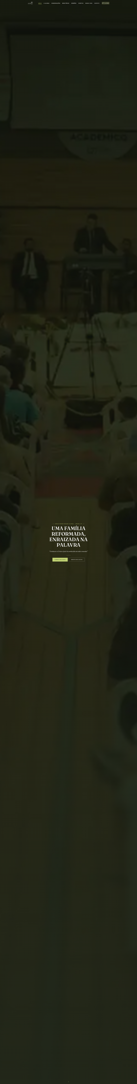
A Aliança (46, 3)
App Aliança (105, 3)
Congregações (55, 3)
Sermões (73, 3)
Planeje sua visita (60, 559)
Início (40, 3)
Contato (96, 3)
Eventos (80, 3)
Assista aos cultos (76, 559)
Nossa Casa (88, 3)
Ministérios (65, 3)
